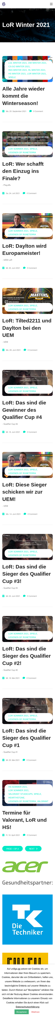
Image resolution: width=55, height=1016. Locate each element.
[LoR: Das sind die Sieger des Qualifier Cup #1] (27, 711)
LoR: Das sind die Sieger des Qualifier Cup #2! (26, 656)
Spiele (12, 77)
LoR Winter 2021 (36, 73)
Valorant (42, 801)
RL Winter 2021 (36, 70)
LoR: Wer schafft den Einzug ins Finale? (23, 171)
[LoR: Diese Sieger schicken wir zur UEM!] (27, 465)
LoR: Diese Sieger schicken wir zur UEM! (24, 492)
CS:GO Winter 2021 (19, 66)
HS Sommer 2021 (17, 787)
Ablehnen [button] (35, 1011)
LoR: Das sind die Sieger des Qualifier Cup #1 (26, 738)
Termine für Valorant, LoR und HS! (24, 820)
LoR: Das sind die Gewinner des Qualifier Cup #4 (24, 410)
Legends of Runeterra (22, 152)
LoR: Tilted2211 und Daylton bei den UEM (26, 328)
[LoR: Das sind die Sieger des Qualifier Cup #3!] (27, 547)
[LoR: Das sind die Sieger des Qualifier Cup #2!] (27, 629)
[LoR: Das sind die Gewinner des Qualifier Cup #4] (27, 383)
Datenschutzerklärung (27, 1006)
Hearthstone (16, 797)
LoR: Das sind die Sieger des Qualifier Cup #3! (26, 574)
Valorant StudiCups (20, 794)
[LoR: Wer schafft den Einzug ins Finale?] (27, 144)
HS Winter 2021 (17, 73)
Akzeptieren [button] (21, 1011)
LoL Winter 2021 (17, 63)
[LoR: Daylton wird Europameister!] (27, 226)
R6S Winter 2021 (17, 70)
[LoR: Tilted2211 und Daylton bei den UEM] (27, 301)
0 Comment (38, 111)
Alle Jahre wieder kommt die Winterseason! (23, 96)
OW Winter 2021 (37, 63)
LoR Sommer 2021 (18, 149)
